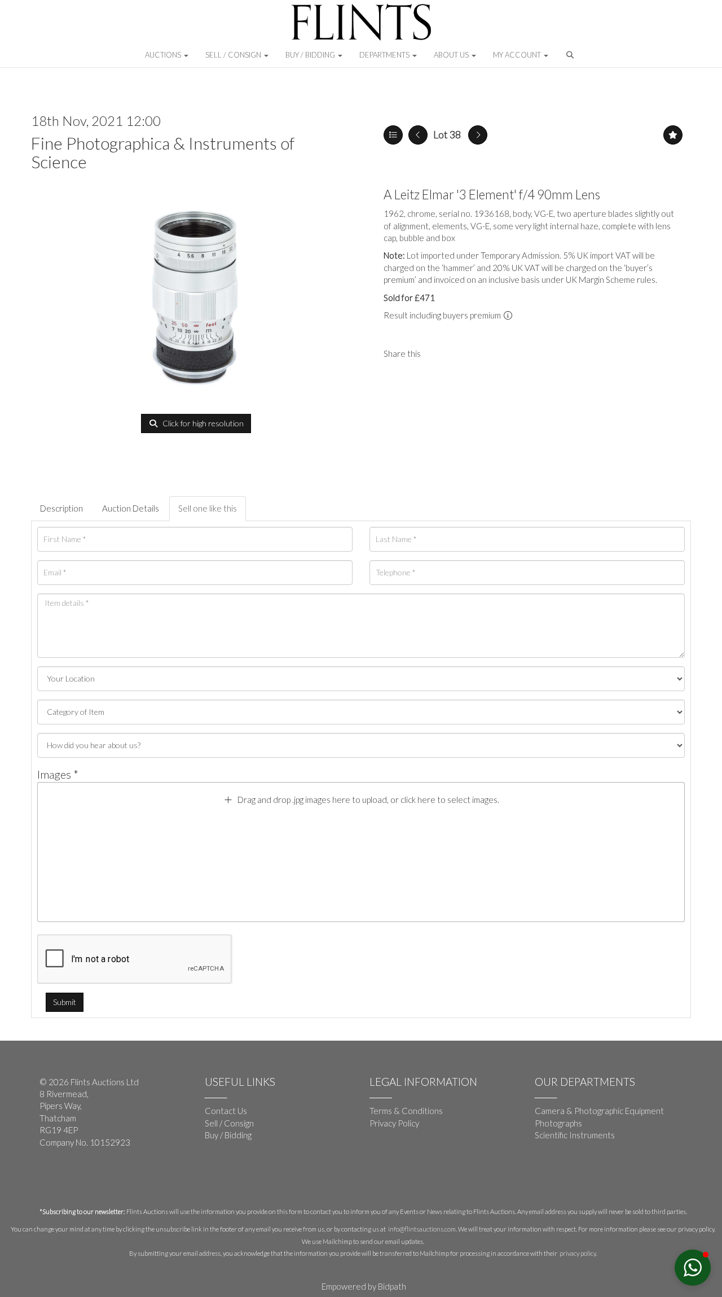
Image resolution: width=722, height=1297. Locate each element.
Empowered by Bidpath (364, 1286)
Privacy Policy (394, 1123)
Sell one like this (207, 508)
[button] (571, 57)
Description (61, 508)
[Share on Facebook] (439, 353)
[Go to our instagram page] (462, 353)
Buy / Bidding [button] (311, 54)
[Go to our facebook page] (50, 1179)
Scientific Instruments (575, 1135)
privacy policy (578, 1253)
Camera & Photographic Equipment (599, 1111)
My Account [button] (518, 54)
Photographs (558, 1123)
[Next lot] (477, 135)
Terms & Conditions (406, 1111)
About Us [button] (452, 54)
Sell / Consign (229, 1123)
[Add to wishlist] (673, 135)
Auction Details (130, 508)
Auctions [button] (164, 54)
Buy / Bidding (228, 1135)
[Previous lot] (418, 135)
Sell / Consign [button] (234, 54)
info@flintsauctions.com (422, 1229)
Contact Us (226, 1111)
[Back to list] (393, 135)
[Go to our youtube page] (73, 1179)
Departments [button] (385, 54)
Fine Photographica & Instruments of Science (162, 152)
